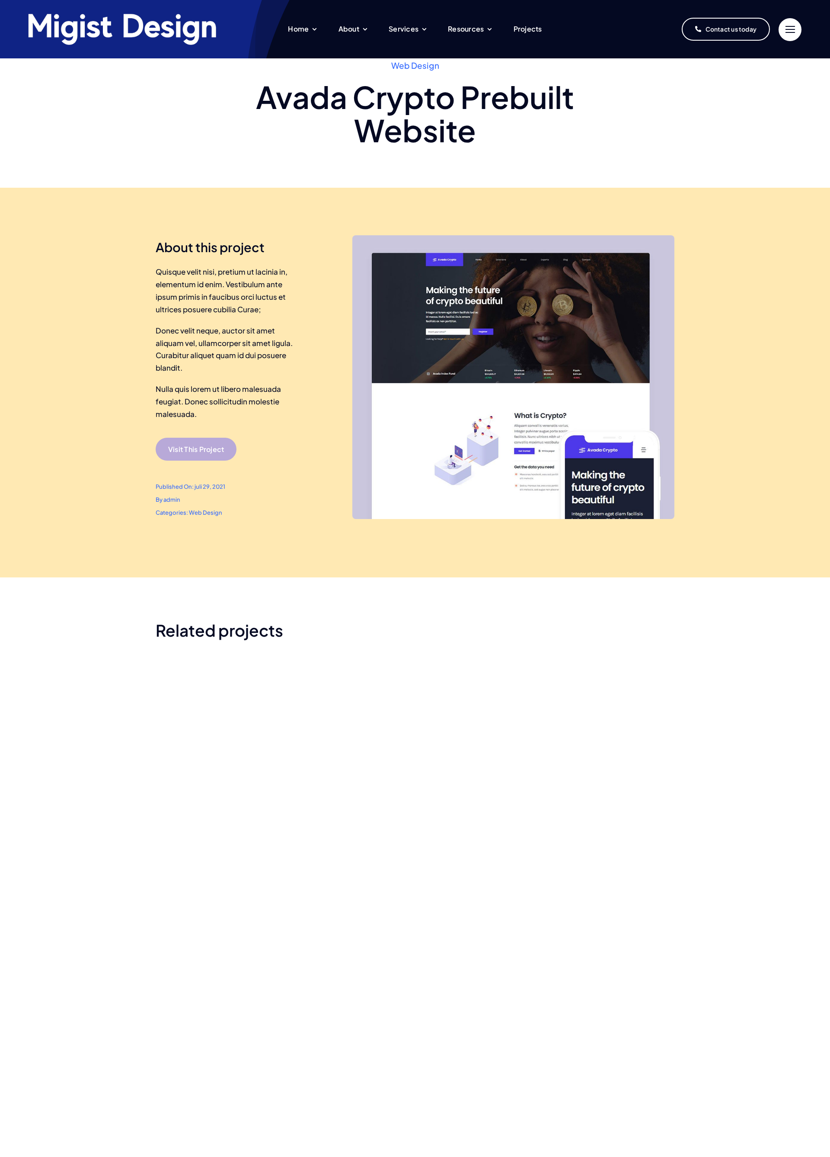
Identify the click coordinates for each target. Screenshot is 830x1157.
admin (171, 499)
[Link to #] (790, 29)
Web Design (415, 65)
